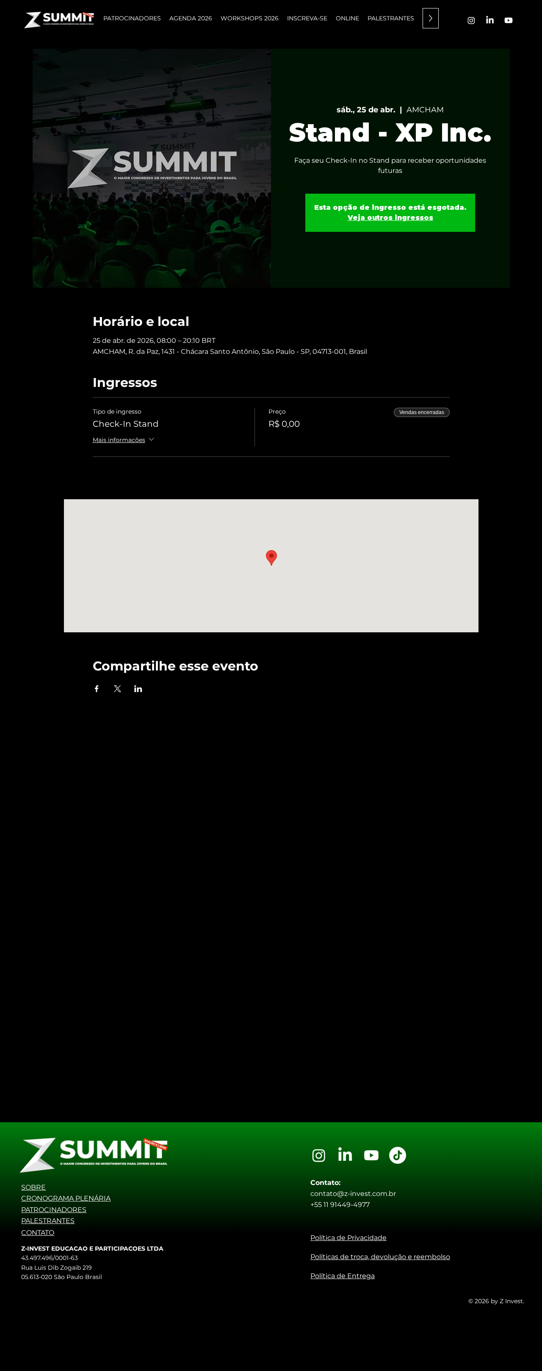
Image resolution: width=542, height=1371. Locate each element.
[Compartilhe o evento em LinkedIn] (138, 688)
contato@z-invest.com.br (353, 1194)
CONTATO (37, 1233)
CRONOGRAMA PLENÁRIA (66, 1198)
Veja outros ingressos (390, 218)
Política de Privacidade (348, 1238)
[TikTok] (397, 1155)
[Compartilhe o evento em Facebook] (97, 688)
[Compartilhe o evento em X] (117, 688)
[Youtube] (508, 20)
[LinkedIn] (490, 20)
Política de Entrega (342, 1276)
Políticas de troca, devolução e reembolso (380, 1257)
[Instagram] (471, 20)
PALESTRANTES (48, 1221)
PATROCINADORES (53, 1210)
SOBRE (33, 1187)
